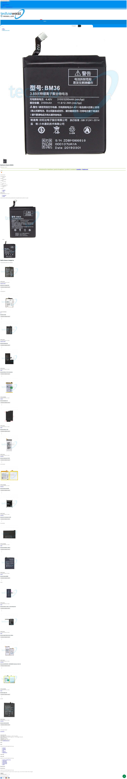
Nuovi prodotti (4, 762)
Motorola (1, 486)
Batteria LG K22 (3, 314)
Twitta (3, 191)
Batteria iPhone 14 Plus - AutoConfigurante (8, 606)
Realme (1, 398)
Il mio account (4, 2)
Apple (1, 370)
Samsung (1, 456)
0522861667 (2, 731)
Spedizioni (4, 747)
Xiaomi (1, 574)
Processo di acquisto (5, 4)
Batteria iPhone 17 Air (4, 429)
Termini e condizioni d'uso (6, 759)
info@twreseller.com (9, 7)
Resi (3, 750)
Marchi (3, 764)
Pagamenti (4, 749)
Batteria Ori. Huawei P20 (4, 285)
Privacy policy (4, 760)
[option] (63, 95)
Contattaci (4, 751)
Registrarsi (85, 169)
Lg (0, 312)
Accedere (79, 169)
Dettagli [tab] (3, 196)
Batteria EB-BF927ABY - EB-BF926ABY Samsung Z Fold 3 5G (10, 663)
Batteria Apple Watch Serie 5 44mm (6, 635)
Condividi (3, 190)
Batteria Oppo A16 (3, 692)
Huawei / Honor (2, 283)
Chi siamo (4, 748)
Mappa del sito (4, 752)
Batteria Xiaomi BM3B (4, 576)
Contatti (1, 7)
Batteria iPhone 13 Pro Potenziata (6, 372)
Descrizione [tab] (4, 195)
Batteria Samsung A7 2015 (5, 458)
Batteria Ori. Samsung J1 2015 (5, 517)
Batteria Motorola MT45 (4, 488)
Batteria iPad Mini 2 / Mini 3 (5, 547)
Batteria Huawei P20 (4, 343)
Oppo (1, 690)
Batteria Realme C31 (4, 400)
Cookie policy (4, 761)
